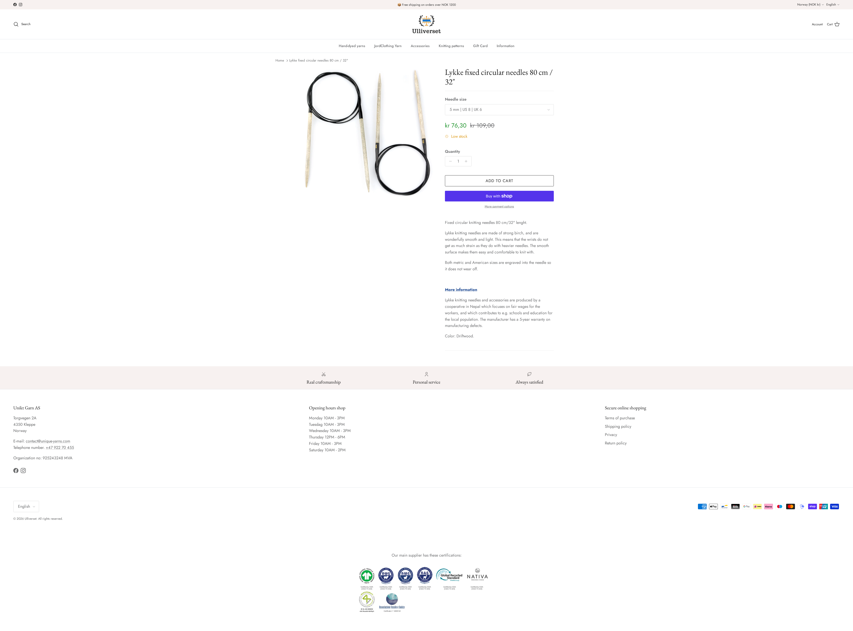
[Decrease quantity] (449, 161)
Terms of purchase (620, 418)
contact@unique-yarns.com (48, 441)
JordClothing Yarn (388, 45)
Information (505, 45)
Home (279, 60)
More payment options (499, 206)
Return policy (616, 443)
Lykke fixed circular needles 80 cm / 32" (318, 60)
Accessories (420, 45)
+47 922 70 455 (60, 447)
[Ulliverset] (426, 24)
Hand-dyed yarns (352, 45)
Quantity (452, 151)
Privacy (611, 435)
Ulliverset (30, 518)
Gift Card (480, 45)
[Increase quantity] (467, 161)
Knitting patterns (451, 45)
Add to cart (499, 181)
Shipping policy (618, 426)
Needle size (455, 99)
